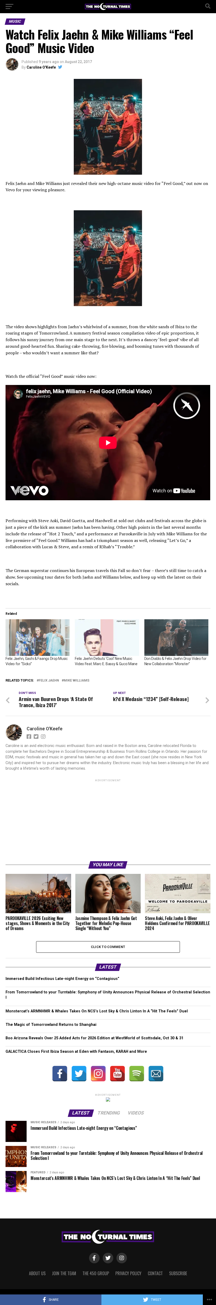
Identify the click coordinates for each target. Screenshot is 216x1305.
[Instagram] (98, 1074)
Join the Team (64, 1273)
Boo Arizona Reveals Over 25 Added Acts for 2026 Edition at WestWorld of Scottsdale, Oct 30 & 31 (94, 1038)
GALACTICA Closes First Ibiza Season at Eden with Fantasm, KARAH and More (76, 1051)
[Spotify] (137, 1074)
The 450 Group (95, 1273)
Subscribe (178, 1273)
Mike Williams (76, 680)
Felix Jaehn (49, 680)
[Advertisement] (108, 820)
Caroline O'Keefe (41, 67)
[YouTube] (117, 1074)
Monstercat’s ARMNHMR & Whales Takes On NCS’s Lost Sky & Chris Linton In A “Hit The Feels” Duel (97, 1011)
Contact (155, 1273)
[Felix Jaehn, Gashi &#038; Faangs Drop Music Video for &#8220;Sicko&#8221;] (38, 637)
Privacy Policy (128, 1273)
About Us (37, 1273)
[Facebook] (60, 1074)
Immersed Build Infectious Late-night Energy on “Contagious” (62, 979)
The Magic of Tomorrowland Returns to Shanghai (51, 1024)
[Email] (156, 1074)
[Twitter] (79, 1074)
